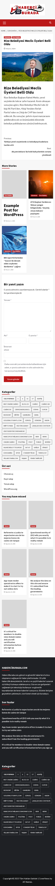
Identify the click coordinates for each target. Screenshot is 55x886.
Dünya (35, 409)
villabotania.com (11, 458)
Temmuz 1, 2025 (10, 221)
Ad (6, 335)
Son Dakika (16, 37)
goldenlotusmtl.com (12, 420)
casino (35, 404)
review (47, 442)
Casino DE (7, 409)
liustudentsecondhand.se (14, 431)
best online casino (11, 404)
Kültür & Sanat (22, 426)
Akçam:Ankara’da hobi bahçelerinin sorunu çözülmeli (31, 151)
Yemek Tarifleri (36, 458)
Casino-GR (46, 404)
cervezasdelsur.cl (22, 409)
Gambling (26, 415)
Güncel (28, 420)
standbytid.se (29, 453)
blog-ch (25, 404)
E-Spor (44, 409)
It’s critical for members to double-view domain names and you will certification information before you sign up (13, 639)
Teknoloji (42, 453)
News (45, 436)
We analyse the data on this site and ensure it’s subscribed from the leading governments (40, 586)
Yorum (7, 300)
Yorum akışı (9, 484)
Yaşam (24, 458)
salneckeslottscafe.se (13, 447)
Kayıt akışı (8, 479)
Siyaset (45, 447)
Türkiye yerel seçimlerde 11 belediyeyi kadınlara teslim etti (26, 141)
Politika (21, 442)
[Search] (50, 22)
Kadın (47, 420)
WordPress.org (10, 489)
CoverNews (44, 878)
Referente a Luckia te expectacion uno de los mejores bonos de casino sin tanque (26, 711)
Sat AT (27, 447)
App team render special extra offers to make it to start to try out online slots (27, 728)
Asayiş (39, 398)
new (37, 436)
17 (32, 398)
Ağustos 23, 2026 (10, 544)
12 (27, 398)
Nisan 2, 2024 (10, 49)
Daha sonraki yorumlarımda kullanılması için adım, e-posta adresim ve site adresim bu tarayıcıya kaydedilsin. (25, 367)
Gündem (7, 37)
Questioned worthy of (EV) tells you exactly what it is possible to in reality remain (26, 720)
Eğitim (16, 415)
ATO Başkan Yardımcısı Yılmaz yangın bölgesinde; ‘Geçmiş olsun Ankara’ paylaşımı (40, 208)
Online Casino (9, 442)
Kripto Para (8, 426)
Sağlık (36, 447)
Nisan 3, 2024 (9, 270)
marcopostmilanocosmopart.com (18, 436)
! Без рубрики (9, 398)
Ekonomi (7, 415)
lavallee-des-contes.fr (41, 426)
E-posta (33, 335)
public (38, 442)
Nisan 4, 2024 (36, 217)
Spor (18, 453)
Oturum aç (8, 474)
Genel (36, 415)
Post (31, 442)
